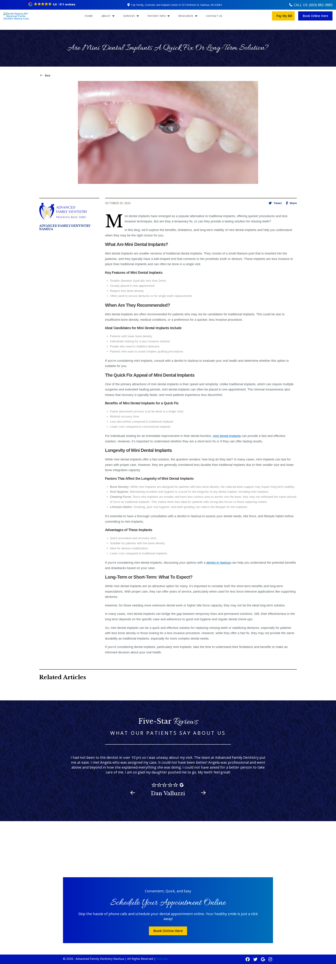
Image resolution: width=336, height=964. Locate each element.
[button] (52, 4)
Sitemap (162, 959)
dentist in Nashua (218, 562)
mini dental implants (227, 436)
